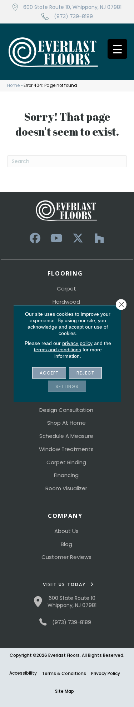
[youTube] (56, 238)
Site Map (64, 691)
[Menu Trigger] (117, 49)
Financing (66, 475)
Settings (67, 386)
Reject (85, 373)
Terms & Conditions (64, 673)
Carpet (66, 288)
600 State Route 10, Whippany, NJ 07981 (72, 7)
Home (13, 85)
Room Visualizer (66, 488)
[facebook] (35, 238)
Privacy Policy (105, 673)
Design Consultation (66, 410)
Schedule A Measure (66, 436)
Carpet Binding (66, 462)
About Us (66, 531)
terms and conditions (57, 349)
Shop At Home (66, 422)
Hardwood (66, 301)
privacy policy (77, 343)
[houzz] (99, 238)
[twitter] (78, 238)
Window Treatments (66, 449)
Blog (66, 544)
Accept (49, 373)
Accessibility (23, 673)
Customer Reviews (66, 557)
